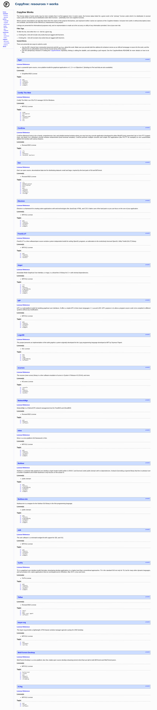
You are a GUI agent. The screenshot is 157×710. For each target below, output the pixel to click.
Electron (21, 201)
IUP (19, 301)
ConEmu (21, 128)
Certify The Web (24, 93)
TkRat (20, 597)
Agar (20, 60)
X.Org (20, 687)
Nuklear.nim (23, 499)
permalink (147, 59)
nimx (20, 431)
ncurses (21, 368)
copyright (6, 20)
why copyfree (6, 30)
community (6, 43)
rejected (6, 17)
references (6, 36)
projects (6, 44)
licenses (6, 15)
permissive (6, 24)
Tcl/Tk (20, 563)
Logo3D (21, 335)
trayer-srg (22, 622)
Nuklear (21, 463)
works (5, 37)
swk (19, 530)
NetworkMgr (23, 400)
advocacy (6, 41)
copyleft (6, 22)
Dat (19, 163)
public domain (5, 26)
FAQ (5, 34)
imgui (20, 265)
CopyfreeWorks (56, 50)
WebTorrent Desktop (26, 652)
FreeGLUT (22, 234)
